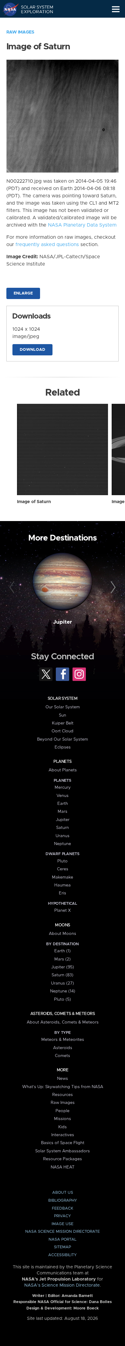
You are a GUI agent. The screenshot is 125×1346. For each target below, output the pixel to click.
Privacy (62, 1216)
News (62, 1078)
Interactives (62, 1135)
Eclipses (63, 747)
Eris (62, 893)
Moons (62, 925)
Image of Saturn (34, 502)
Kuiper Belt (62, 723)
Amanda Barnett (77, 1296)
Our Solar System (63, 707)
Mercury (63, 787)
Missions (62, 1119)
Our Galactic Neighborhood (33, 23)
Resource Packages (62, 1159)
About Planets (63, 770)
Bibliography (62, 1201)
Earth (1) (62, 951)
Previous (13, 587)
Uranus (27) (62, 983)
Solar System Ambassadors (62, 1151)
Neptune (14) (62, 991)
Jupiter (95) (62, 967)
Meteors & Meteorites (62, 1040)
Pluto (62, 861)
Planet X (62, 910)
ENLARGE (23, 293)
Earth (62, 804)
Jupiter (62, 622)
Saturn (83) (62, 975)
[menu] (116, 9)
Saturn (62, 828)
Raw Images (20, 32)
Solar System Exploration (33, 9)
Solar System (62, 698)
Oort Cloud (62, 731)
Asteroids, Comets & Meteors (62, 1014)
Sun (62, 715)
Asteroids (62, 1048)
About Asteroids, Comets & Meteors (63, 1022)
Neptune (62, 844)
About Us (62, 1193)
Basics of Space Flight (62, 1143)
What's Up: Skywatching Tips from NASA (62, 1087)
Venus (62, 796)
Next (112, 587)
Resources (62, 1095)
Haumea (62, 885)
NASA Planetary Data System (82, 225)
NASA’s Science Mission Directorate (62, 1285)
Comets (62, 1056)
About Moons (62, 934)
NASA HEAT (63, 1167)
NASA (8, 9)
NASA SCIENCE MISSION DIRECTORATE (62, 1232)
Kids (62, 1127)
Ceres (62, 869)
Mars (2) (62, 959)
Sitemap (62, 1247)
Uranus (62, 836)
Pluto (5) (62, 999)
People (62, 1111)
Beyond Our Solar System (62, 739)
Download (32, 350)
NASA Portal (62, 1240)
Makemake (62, 877)
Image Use (62, 1224)
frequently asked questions (47, 244)
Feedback (62, 1208)
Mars (62, 811)
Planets (62, 761)
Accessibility (62, 1255)
